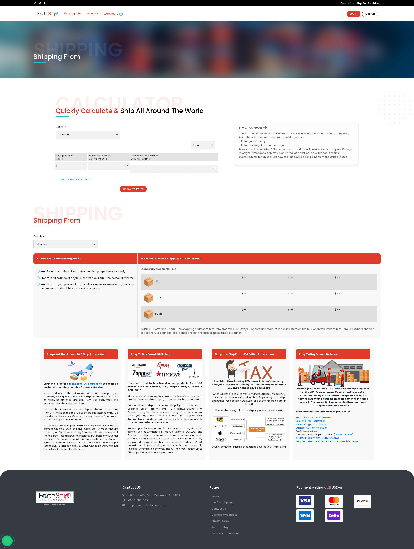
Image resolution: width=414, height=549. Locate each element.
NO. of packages (64, 157)
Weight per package (99, 157)
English (372, 3)
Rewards (92, 13)
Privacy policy (220, 521)
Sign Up (370, 14)
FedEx (339, 434)
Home (215, 496)
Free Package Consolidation (311, 424)
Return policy (220, 527)
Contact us (347, 3)
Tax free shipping (222, 502)
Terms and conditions (225, 533)
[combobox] (88, 135)
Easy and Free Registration (311, 421)
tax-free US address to (87, 383)
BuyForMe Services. (306, 431)
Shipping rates (73, 13)
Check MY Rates (133, 189)
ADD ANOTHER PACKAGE (75, 179)
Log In (353, 14)
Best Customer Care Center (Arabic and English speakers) (329, 441)
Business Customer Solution (311, 427)
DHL (345, 434)
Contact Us (219, 508)
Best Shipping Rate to (313, 417)
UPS (350, 434)
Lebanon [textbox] (63, 134)
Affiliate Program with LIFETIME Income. (318, 438)
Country (61, 127)
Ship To (361, 3)
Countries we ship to (224, 515)
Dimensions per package (144, 157)
